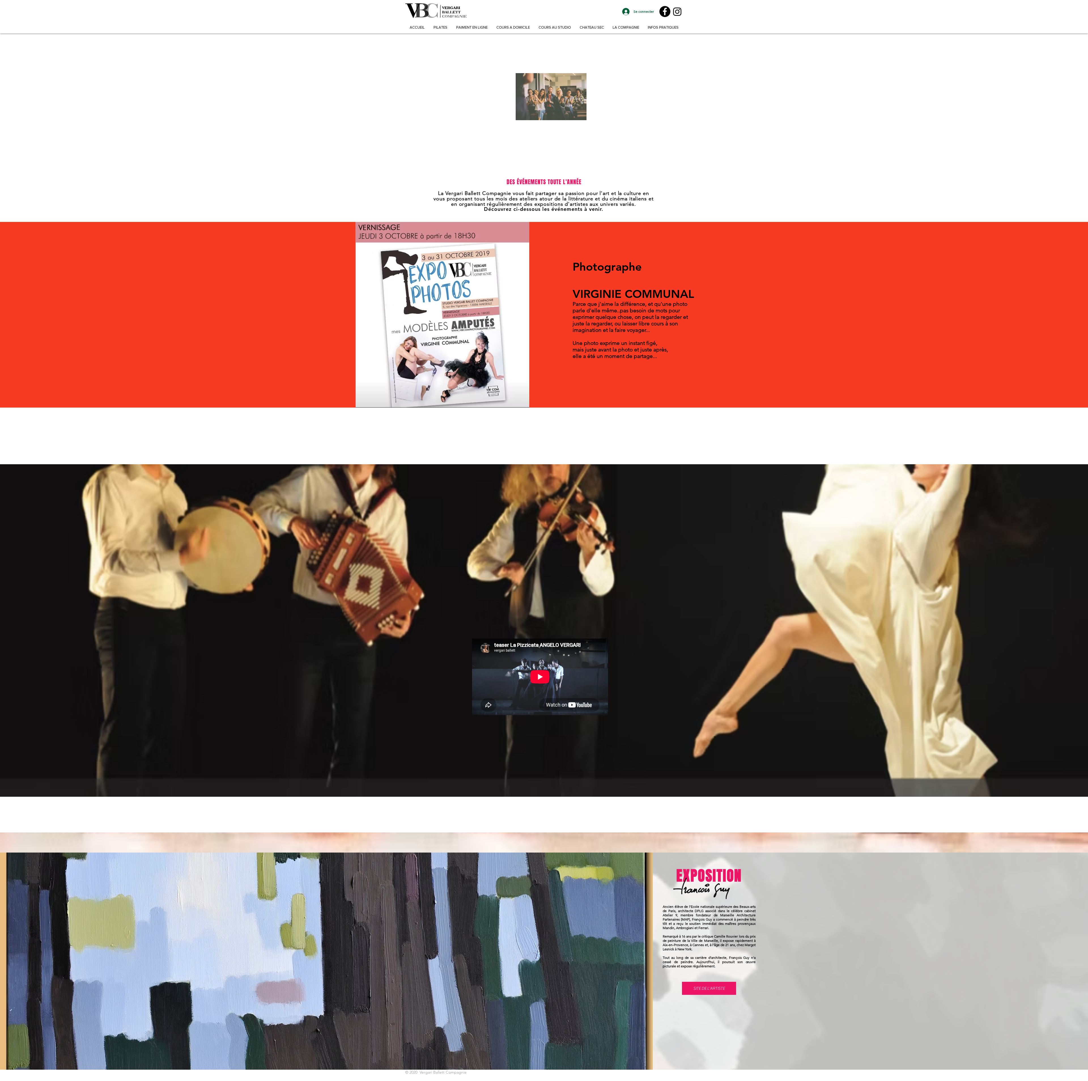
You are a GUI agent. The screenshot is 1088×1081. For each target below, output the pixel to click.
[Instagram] (677, 11)
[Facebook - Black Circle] (664, 11)
